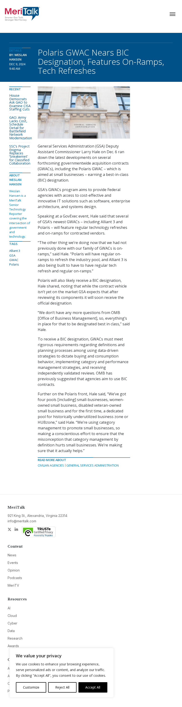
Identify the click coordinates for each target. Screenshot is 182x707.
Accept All (92, 687)
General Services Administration (92, 465)
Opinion (14, 570)
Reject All (62, 687)
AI (9, 608)
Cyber (12, 623)
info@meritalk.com (22, 521)
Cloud (12, 616)
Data (11, 631)
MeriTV (13, 585)
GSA (12, 255)
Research (15, 638)
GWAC (13, 260)
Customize (31, 687)
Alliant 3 (14, 251)
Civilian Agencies (51, 465)
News (12, 555)
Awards (13, 646)
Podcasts (15, 578)
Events (13, 563)
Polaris (14, 264)
